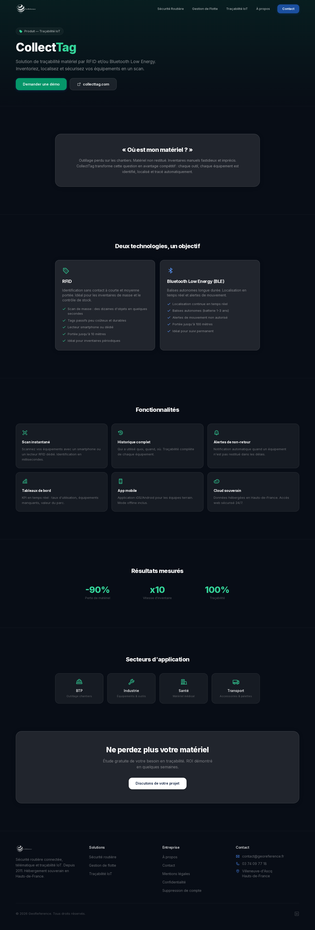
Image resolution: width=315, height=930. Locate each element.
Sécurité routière (102, 857)
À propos (263, 9)
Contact (288, 9)
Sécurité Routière (171, 9)
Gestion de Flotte (205, 9)
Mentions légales (176, 874)
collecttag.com (96, 84)
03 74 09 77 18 (254, 863)
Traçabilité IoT (237, 9)
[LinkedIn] (296, 913)
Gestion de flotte (102, 865)
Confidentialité (174, 882)
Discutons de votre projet (157, 783)
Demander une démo (41, 84)
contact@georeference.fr (263, 856)
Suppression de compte (182, 890)
